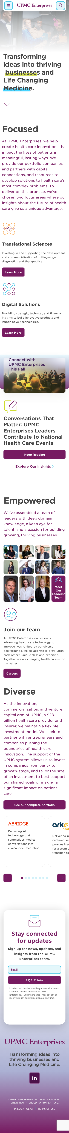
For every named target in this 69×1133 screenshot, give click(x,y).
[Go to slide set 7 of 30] (43, 878)
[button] (34, 454)
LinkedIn (34, 1078)
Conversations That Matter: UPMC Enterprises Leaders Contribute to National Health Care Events (33, 430)
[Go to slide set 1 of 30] (22, 878)
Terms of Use (46, 1108)
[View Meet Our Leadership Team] (11, 552)
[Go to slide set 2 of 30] (26, 878)
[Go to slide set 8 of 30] (47, 878)
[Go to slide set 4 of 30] (33, 878)
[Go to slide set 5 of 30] (36, 878)
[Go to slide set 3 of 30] (29, 878)
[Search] (61, 6)
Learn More (13, 272)
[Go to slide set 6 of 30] (40, 878)
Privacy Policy (23, 1108)
